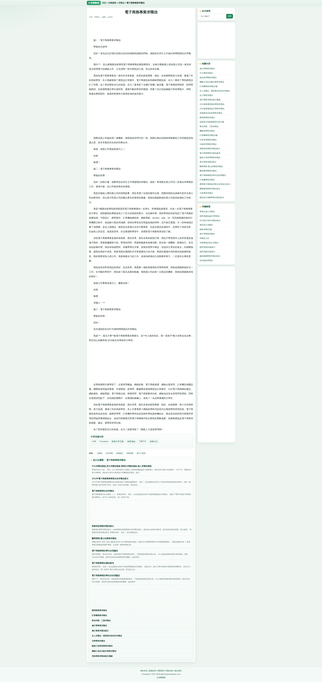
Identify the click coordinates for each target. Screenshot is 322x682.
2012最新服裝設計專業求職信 (212, 108)
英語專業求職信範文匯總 (102, 656)
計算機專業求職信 (99, 615)
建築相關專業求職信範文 (210, 256)
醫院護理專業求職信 (208, 171)
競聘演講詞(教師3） (208, 252)
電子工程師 (141, 453)
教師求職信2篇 (206, 229)
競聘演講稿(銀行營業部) (210, 216)
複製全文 (154, 441)
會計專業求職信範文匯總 (210, 100)
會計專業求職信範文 (100, 631)
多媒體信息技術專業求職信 (211, 113)
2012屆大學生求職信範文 (210, 220)
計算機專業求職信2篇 (209, 86)
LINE (94, 441)
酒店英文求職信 (206, 225)
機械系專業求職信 (207, 131)
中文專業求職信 (206, 73)
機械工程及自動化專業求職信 (104, 651)
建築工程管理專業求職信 (102, 646)
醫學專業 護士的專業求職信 (211, 166)
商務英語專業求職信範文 (210, 148)
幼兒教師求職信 (206, 260)
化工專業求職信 (206, 95)
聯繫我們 (161, 671)
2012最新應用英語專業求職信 (212, 104)
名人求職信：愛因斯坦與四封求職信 (107, 636)
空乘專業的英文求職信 (209, 243)
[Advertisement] (141, 29)
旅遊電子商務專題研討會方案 (212, 122)
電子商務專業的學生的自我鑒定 (213, 175)
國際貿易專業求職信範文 (210, 189)
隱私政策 (169, 671)
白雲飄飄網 (161, 677)
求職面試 (119, 453)
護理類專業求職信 (99, 610)
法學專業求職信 (98, 641)
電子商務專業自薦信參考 (210, 153)
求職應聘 (112, 3)
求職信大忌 (204, 238)
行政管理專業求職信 (208, 140)
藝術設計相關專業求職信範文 (212, 197)
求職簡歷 (129, 453)
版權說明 (152, 671)
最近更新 (178, 671)
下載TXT (142, 441)
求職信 (121, 3)
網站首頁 (143, 671)
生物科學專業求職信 (208, 144)
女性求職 (109, 453)
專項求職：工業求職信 (101, 620)
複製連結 (131, 441)
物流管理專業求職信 (208, 77)
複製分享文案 (118, 441)
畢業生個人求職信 (207, 211)
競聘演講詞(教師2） (208, 247)
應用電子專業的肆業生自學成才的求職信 (216, 184)
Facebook (104, 441)
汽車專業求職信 (206, 193)
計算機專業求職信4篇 (209, 135)
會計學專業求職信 (99, 625)
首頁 (104, 3)
